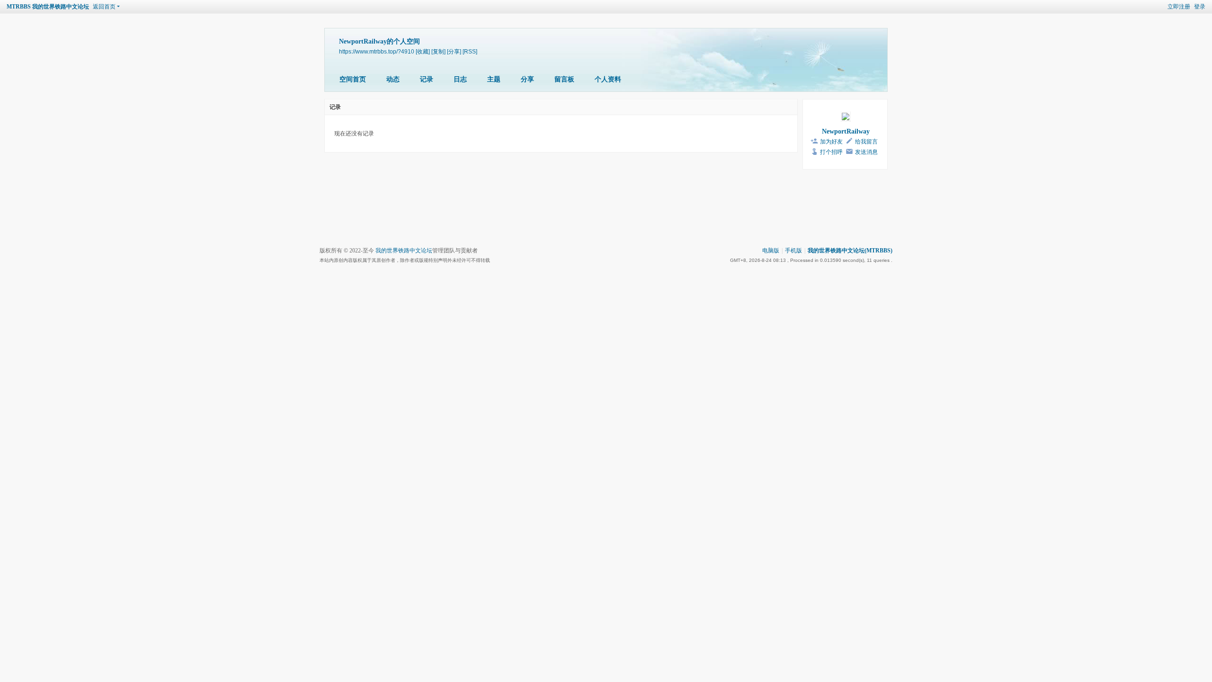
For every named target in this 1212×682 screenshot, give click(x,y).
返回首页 (104, 6)
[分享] (454, 51)
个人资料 (608, 79)
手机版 (793, 250)
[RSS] (470, 51)
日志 (460, 79)
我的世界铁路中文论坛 (403, 250)
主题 (493, 79)
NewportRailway (846, 131)
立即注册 (1178, 6)
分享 (527, 79)
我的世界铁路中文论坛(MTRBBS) (850, 250)
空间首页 (352, 79)
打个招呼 (831, 152)
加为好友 (831, 141)
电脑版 (770, 250)
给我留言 (866, 141)
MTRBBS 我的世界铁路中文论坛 (48, 6)
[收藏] (423, 51)
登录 (1199, 6)
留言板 (564, 79)
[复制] (438, 51)
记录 (426, 79)
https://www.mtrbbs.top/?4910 (376, 51)
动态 (393, 79)
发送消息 (866, 152)
